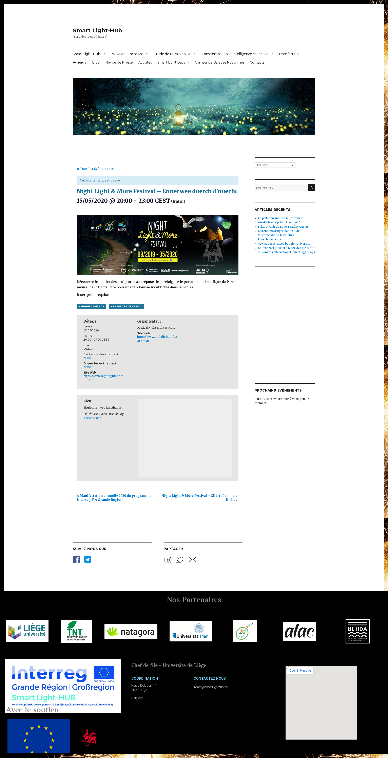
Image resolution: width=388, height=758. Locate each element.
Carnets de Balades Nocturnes (219, 62)
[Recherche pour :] (281, 187)
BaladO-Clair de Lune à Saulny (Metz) (283, 226)
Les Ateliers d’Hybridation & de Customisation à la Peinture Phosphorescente (279, 235)
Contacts (257, 62)
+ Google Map (92, 418)
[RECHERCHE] (311, 187)
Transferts (286, 54)
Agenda (79, 62)
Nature (88, 358)
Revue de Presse (119, 62)
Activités (145, 62)
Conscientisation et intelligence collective (235, 54)
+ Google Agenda (91, 306)
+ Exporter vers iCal (126, 306)
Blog (96, 62)
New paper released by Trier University (284, 243)
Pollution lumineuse (127, 54)
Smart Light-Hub (97, 30)
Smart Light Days (171, 62)
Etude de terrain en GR (173, 54)
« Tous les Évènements (95, 169)
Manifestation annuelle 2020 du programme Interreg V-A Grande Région (114, 498)
